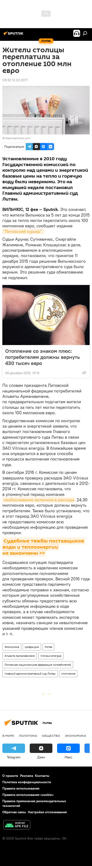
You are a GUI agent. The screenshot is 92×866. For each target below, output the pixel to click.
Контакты (42, 776)
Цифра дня (32, 647)
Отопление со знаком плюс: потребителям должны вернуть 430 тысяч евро (42, 357)
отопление (68, 673)
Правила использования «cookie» (28, 795)
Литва (48, 647)
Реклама (26, 776)
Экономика (11, 647)
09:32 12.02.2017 (15, 80)
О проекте (10, 776)
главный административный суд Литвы (30, 673)
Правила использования (20, 788)
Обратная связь (14, 812)
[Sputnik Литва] (14, 35)
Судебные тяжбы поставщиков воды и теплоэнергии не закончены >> (43, 547)
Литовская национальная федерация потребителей (37, 664)
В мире (8, 735)
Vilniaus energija (50, 655)
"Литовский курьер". (23, 231)
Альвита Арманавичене (19, 655)
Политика (28, 735)
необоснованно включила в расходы (39, 499)
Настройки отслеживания (47, 812)
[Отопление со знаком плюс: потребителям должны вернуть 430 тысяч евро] (46, 315)
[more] (84, 372)
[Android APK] (17, 825)
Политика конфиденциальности (26, 782)
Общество (51, 735)
